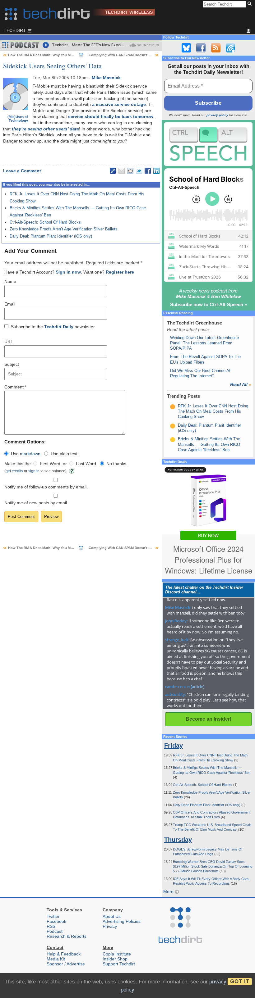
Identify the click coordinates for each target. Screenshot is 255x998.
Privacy (110, 926)
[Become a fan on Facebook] (201, 47)
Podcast (55, 931)
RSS (51, 926)
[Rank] (172, 406)
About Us (112, 916)
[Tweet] (139, 171)
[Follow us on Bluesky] (186, 47)
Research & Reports (66, 936)
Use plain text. (65, 453)
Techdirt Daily (58, 326)
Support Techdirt (119, 963)
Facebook (56, 921)
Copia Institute (117, 953)
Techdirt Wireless (129, 12)
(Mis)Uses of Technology (17, 118)
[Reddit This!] (130, 171)
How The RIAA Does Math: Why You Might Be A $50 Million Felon (61, 55)
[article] (197, 686)
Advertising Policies (122, 921)
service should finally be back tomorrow (110, 116)
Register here (120, 272)
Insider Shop (115, 958)
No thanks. (117, 463)
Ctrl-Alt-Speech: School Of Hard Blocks (45, 222)
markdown (30, 453)
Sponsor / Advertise (66, 963)
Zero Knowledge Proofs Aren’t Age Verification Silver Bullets (64, 229)
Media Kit (56, 958)
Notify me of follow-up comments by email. (46, 486)
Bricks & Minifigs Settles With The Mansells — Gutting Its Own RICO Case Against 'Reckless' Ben (209, 444)
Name (10, 281)
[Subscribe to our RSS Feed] (215, 47)
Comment (15, 386)
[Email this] (121, 171)
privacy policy (217, 115)
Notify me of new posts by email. (36, 502)
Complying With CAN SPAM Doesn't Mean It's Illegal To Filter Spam (143, 55)
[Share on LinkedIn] (156, 171)
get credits (14, 471)
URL (8, 341)
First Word (50, 463)
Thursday (178, 839)
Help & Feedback (64, 953)
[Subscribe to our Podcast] (230, 47)
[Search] (250, 4)
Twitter (53, 916)
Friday (173, 745)
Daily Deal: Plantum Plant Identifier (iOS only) (51, 236)
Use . (26, 453)
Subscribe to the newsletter (53, 326)
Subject (11, 364)
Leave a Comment (22, 170)
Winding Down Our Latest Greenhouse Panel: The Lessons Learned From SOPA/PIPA (204, 343)
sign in (33, 471)
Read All (240, 384)
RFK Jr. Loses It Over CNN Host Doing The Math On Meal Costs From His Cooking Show (213, 411)
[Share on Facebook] (148, 171)
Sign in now (68, 272)
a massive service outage (119, 104)
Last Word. (86, 463)
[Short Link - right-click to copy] (113, 171)
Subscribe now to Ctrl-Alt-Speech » (208, 304)
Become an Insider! (208, 719)
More (169, 891)
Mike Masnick (106, 77)
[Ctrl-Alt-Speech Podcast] (208, 144)
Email (9, 304)
